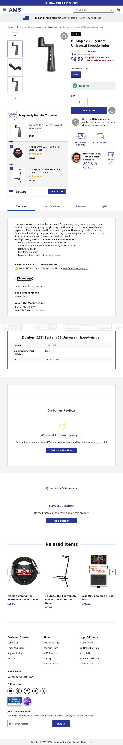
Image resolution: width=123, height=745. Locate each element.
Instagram (19, 691)
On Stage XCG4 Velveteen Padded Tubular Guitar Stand (44, 171)
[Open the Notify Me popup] (75, 122)
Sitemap (47, 658)
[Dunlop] (24, 283)
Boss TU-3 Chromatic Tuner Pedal (98, 597)
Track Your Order (16, 647)
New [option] (75, 74)
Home (10, 27)
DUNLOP (37, 286)
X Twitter (43, 691)
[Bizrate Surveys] (18, 703)
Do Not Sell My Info (89, 647)
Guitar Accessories (36, 27)
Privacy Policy (86, 642)
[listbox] (93, 75)
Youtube (11, 691)
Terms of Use (86, 663)
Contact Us (13, 642)
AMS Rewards (50, 653)
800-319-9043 (90, 165)
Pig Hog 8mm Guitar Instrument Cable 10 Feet (23, 597)
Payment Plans (51, 647)
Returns (11, 658)
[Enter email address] (33, 723)
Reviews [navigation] (81, 206)
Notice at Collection (89, 658)
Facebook (27, 691)
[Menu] (5, 10)
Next (113, 572)
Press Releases (51, 663)
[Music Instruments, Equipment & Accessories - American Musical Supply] (15, 10)
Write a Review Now (61, 450)
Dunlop (75, 34)
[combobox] (93, 10)
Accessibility (85, 653)
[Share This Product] (64, 36)
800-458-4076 (26, 676)
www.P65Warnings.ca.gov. (75, 268)
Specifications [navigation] (51, 206)
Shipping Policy (15, 653)
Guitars (20, 27)
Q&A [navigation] (104, 206)
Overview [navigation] (21, 206)
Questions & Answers (61, 488)
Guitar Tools (53, 27)
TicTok (35, 691)
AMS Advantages (52, 642)
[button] (118, 10)
